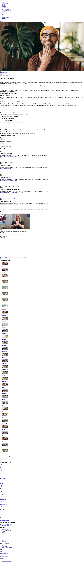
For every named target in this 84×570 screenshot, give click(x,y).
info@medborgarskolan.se (4, 553)
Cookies (3, 545)
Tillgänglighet (4, 546)
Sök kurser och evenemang (4, 458)
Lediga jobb (4, 541)
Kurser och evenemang (3, 72)
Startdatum (7, 146)
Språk (1, 73)
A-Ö (4, 146)
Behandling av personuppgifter (7, 547)
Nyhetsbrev (2, 558)
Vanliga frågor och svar (4, 556)
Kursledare (4, 534)
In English (3, 539)
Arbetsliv (3, 531)
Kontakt (3, 540)
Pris (10, 146)
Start (1, 71)
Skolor (3, 532)
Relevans (2, 146)
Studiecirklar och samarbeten (6, 530)
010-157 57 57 (2, 551)
